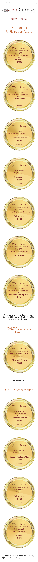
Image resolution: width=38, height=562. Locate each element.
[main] (19, 29)
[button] (2, 2)
